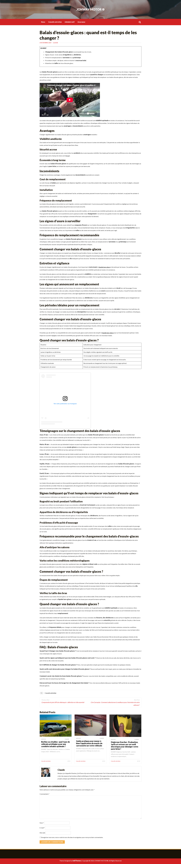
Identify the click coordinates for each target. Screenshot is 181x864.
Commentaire (44, 794)
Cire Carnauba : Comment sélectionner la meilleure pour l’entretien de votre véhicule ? (115, 703)
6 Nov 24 (43, 739)
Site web (42, 833)
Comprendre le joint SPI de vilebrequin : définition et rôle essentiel (62, 702)
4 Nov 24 (78, 738)
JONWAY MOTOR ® (91, 9)
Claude (55, 42)
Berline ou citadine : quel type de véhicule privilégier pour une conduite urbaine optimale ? (55, 744)
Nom (42, 823)
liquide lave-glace (104, 267)
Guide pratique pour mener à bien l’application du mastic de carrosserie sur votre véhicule (89, 743)
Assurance (81, 22)
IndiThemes (77, 861)
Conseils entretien (55, 22)
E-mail (42, 828)
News (43, 22)
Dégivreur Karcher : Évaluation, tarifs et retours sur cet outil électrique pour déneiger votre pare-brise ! (124, 745)
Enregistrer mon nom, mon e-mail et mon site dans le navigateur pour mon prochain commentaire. (72, 837)
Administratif (70, 22)
